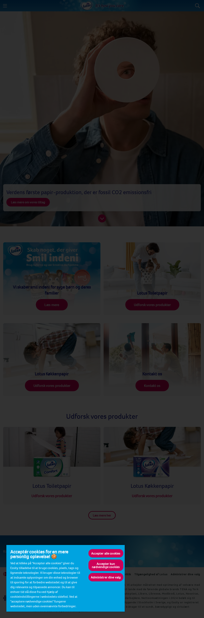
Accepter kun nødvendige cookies (106, 565)
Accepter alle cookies (105, 553)
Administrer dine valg (106, 577)
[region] (65, 578)
